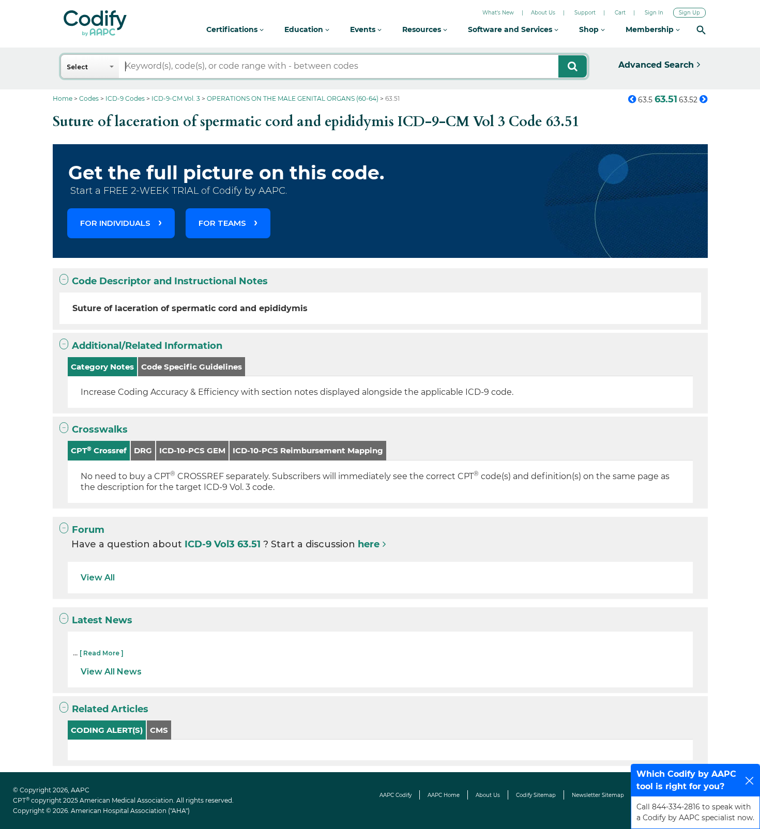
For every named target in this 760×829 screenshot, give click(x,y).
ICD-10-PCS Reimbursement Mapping (308, 450)
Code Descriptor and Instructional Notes (170, 281)
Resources (422, 29)
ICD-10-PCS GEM (192, 450)
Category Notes (102, 367)
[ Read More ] (102, 653)
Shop (590, 29)
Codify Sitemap (536, 795)
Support (585, 12)
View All (98, 577)
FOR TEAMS (222, 223)
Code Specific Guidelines (191, 367)
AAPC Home (444, 795)
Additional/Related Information (147, 345)
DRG (143, 450)
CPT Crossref (99, 450)
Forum (88, 529)
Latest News (102, 620)
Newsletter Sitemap (598, 795)
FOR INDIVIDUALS (115, 223)
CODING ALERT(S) (107, 730)
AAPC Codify (395, 795)
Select (77, 67)
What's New (498, 12)
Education (304, 29)
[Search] (701, 30)
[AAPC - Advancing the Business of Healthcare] (95, 23)
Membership (651, 29)
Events (363, 29)
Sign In (654, 12)
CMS (159, 730)
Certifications (233, 29)
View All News (111, 672)
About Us (543, 12)
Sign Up (689, 12)
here (368, 544)
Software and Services (511, 29)
